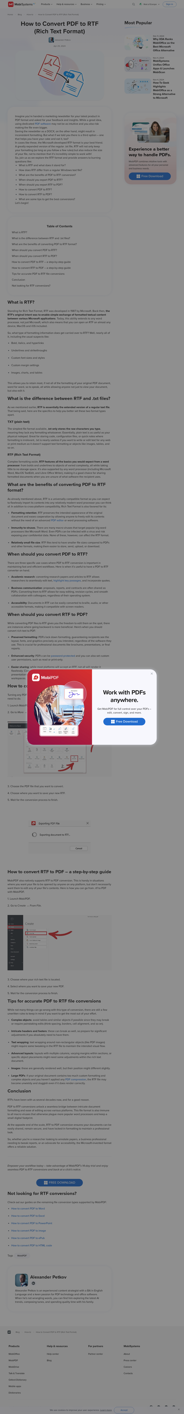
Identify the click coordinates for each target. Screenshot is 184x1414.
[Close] (151, 673)
